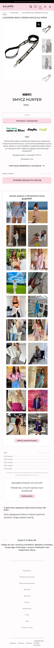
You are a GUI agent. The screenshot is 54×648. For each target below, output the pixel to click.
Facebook (29, 643)
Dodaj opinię (27, 496)
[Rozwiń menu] (49, 6)
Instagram (12, 643)
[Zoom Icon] (38, 24)
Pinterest (21, 643)
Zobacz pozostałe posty (27, 441)
